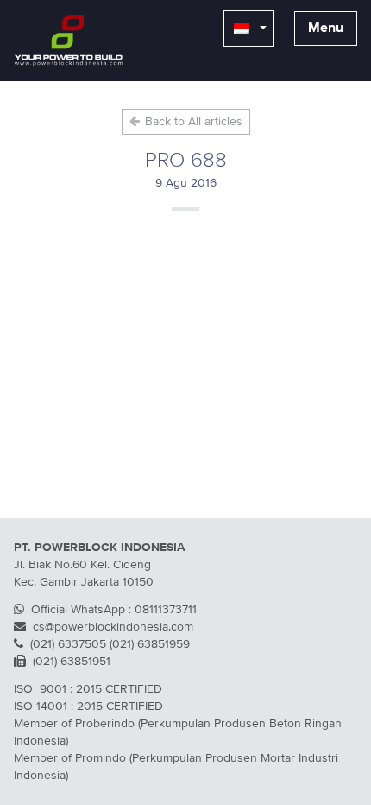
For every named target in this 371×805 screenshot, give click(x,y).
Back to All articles (191, 122)
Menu (325, 28)
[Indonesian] (248, 28)
